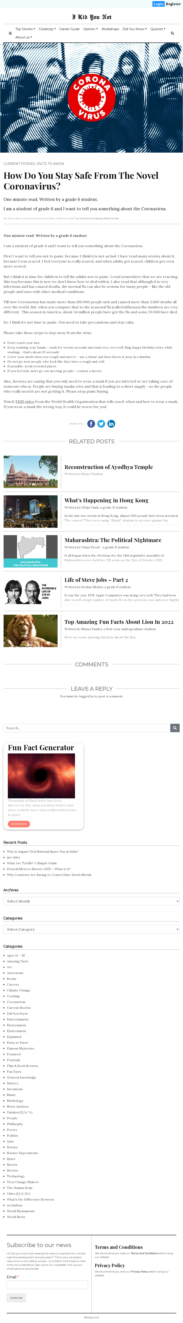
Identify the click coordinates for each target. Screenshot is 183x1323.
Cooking (13, 996)
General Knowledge (21, 1077)
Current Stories (19, 164)
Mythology (15, 1101)
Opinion (89, 29)
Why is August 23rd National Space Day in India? (42, 852)
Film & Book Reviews (22, 1066)
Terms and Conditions (144, 1253)
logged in (86, 696)
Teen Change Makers (23, 1182)
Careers (13, 984)
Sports (12, 1165)
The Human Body (19, 1188)
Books (11, 979)
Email (13, 1277)
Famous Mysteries (20, 1048)
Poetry (12, 1130)
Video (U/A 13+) (18, 1194)
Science (12, 1147)
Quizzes (156, 29)
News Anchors (18, 1106)
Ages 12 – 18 (16, 955)
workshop (14, 1205)
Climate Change (19, 990)
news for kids (111, 218)
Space (11, 1159)
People (12, 1118)
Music (11, 1095)
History (12, 1083)
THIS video (24, 401)
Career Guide (69, 29)
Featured (14, 1054)
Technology (16, 1176)
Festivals (13, 1060)
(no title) (13, 857)
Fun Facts (14, 1072)
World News (16, 1217)
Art (9, 967)
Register (173, 4)
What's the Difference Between (30, 1199)
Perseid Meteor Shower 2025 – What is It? (39, 869)
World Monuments (21, 1211)
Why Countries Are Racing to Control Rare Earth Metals (49, 875)
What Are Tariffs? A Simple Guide (32, 863)
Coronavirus (86, 218)
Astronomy (15, 973)
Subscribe (16, 1297)
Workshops (110, 29)
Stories (12, 1170)
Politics (12, 1136)
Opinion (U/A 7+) (19, 1112)
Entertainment (18, 1019)
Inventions (15, 1089)
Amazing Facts (17, 961)
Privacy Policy (139, 1271)
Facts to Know (50, 164)
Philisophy (15, 1124)
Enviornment (16, 1025)
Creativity (46, 29)
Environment (16, 1031)
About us (22, 37)
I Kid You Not (91, 17)
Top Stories (24, 29)
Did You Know (133, 29)
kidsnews (98, 218)
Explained (14, 1037)
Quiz (10, 1141)
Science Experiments (22, 1153)
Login (159, 4)
